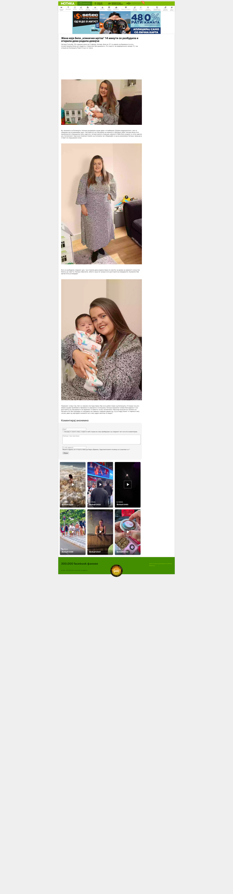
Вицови (75, 9)
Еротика (81, 9)
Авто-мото (95, 9)
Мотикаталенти (135, 10)
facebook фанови (79, 563)
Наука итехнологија (148, 10)
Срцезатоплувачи (126, 9)
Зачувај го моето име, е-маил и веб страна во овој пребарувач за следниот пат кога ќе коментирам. (100, 432)
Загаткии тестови (87, 10)
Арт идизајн (172, 10)
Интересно (116, 9)
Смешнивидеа (61, 10)
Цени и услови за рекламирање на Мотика (160, 563)
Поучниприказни (165, 10)
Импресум (152, 565)
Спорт (141, 9)
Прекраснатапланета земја (157, 10)
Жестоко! (102, 9)
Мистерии (68, 9)
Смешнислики (109, 10)
